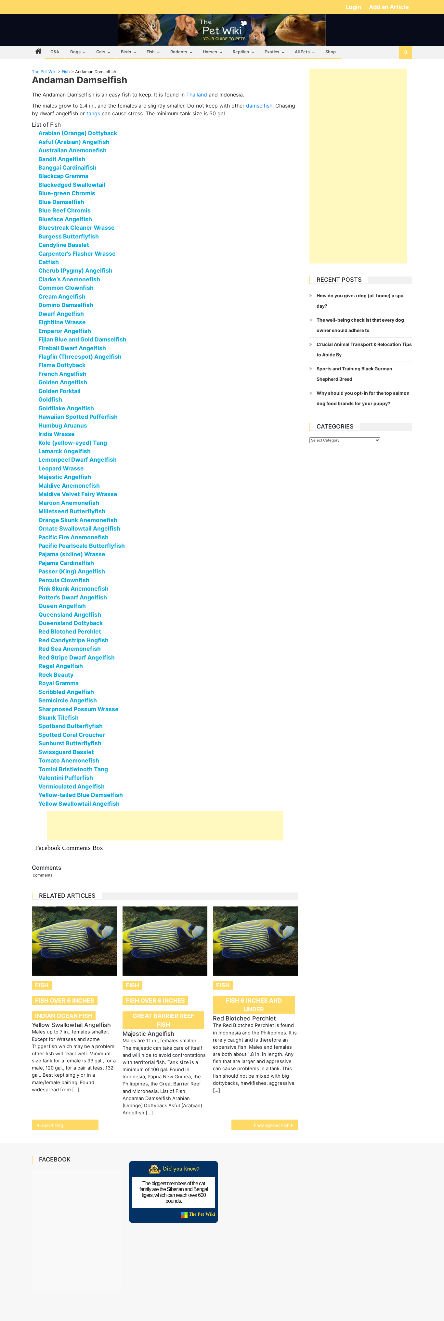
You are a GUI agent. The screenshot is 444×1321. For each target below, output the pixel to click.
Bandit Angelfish (61, 159)
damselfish (259, 105)
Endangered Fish (272, 1125)
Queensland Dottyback (70, 623)
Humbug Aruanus (62, 425)
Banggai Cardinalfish (67, 167)
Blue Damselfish (61, 202)
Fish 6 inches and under (254, 1005)
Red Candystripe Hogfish (73, 640)
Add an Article (389, 7)
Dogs (75, 51)
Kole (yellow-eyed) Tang (72, 442)
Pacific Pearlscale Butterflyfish (81, 545)
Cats (100, 51)
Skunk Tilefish (58, 717)
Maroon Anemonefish (68, 502)
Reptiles (241, 51)
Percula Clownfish (63, 580)
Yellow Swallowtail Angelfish (79, 803)
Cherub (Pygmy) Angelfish (75, 270)
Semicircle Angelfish (67, 700)
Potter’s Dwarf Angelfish (72, 597)
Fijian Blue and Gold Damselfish (82, 339)
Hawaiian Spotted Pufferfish (78, 416)
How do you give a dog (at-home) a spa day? (360, 301)
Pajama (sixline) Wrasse (71, 554)
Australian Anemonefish (72, 150)
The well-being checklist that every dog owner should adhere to (360, 325)
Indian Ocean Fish (63, 1015)
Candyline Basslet (63, 244)
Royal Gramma (58, 683)
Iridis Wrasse (56, 433)
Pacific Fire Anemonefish (73, 537)
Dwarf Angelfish (61, 313)
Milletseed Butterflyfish (71, 511)
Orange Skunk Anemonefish (77, 520)
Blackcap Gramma (63, 176)
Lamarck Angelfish (64, 451)
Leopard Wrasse (61, 468)
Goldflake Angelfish (66, 408)
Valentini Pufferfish (65, 777)
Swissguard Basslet (66, 752)
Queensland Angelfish (69, 614)
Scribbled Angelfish (66, 691)
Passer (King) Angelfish (71, 571)
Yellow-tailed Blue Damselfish (80, 794)
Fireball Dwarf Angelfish (72, 348)
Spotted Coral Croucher (71, 734)
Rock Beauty (55, 674)
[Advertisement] (165, 825)
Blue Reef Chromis (64, 210)
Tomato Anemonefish (68, 760)
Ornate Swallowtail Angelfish (79, 528)
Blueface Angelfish (65, 219)
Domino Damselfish (65, 304)
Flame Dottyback (61, 365)
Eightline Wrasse (62, 322)
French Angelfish (62, 373)
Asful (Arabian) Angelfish (74, 141)
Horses (210, 51)
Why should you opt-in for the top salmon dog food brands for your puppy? (363, 398)
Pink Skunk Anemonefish (73, 588)
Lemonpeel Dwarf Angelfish (77, 459)
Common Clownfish (66, 287)
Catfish (48, 262)
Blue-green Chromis (66, 193)
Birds (126, 51)
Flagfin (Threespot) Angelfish (80, 356)
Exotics (272, 51)
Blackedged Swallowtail (71, 184)
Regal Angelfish (60, 665)
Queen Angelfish (62, 605)
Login (354, 7)
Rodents (178, 51)
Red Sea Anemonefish (69, 648)
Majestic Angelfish (64, 476)
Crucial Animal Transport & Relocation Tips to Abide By (364, 349)
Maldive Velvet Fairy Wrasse (77, 494)
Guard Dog (51, 1125)
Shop (330, 51)
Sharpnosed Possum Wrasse (78, 709)
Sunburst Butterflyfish (69, 743)
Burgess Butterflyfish (68, 236)
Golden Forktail (59, 391)
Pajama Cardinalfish (66, 562)
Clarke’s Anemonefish (69, 279)
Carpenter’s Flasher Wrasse (77, 253)
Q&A (54, 51)
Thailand (196, 94)
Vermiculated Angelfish (71, 786)
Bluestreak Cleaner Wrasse (76, 227)
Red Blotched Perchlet (69, 631)
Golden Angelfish (62, 382)
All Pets (302, 51)
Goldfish (50, 399)
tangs (93, 113)
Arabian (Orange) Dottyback (77, 133)
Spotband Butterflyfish (70, 726)
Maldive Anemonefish (69, 485)
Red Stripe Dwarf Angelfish (76, 657)
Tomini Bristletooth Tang (73, 769)
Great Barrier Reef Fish (163, 1020)
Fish (151, 51)
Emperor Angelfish (64, 330)
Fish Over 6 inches (64, 1000)
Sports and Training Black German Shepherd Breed (354, 374)
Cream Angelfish (61, 296)
